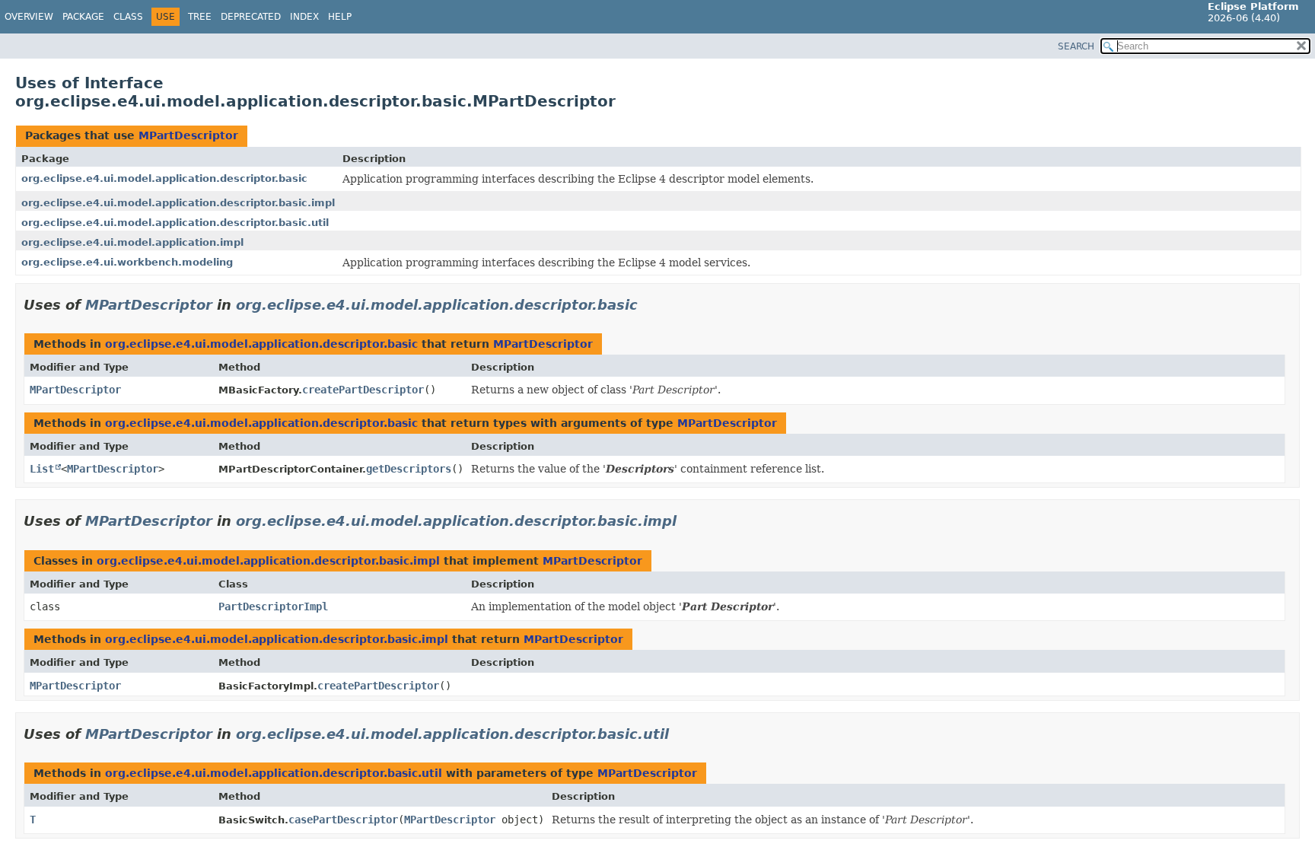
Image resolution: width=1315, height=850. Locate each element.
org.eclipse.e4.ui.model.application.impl (132, 242)
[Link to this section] (648, 305)
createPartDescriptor (363, 390)
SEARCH (1076, 46)
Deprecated (251, 16)
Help (340, 16)
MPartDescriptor (188, 135)
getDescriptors (408, 469)
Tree (200, 16)
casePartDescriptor (343, 819)
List (42, 469)
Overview (29, 16)
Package (83, 16)
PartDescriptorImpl (273, 606)
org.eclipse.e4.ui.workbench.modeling (127, 262)
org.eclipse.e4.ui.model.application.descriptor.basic (164, 178)
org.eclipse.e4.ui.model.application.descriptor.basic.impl (178, 203)
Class (128, 16)
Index (304, 16)
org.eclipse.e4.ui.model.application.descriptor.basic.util (175, 222)
